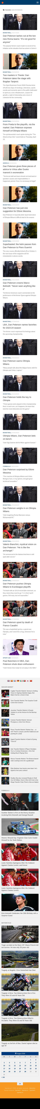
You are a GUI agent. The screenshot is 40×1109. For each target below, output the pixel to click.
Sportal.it (17, 1090)
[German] (18, 681)
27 (20, 1071)
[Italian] (21, 681)
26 (15, 1071)
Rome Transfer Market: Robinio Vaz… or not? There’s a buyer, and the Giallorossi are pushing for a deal (24, 731)
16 (36, 1065)
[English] (8, 681)
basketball (7, 32)
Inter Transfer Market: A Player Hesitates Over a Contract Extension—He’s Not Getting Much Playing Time (23, 751)
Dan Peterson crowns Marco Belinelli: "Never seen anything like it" (19, 286)
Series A (6, 163)
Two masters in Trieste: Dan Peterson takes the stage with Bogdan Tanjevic (17, 78)
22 (30, 1068)
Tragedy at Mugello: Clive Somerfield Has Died (18, 970)
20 (20, 1068)
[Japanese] (28, 681)
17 (4, 1068)
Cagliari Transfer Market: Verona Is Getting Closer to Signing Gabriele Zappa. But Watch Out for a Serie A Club (24, 693)
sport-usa (7, 658)
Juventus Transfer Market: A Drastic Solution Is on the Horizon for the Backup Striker (23, 712)
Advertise (32, 1088)
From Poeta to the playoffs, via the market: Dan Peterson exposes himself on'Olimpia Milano (19, 127)
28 (25, 1071)
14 (25, 1065)
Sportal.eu (25, 1090)
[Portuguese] (24, 681)
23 (36, 1068)
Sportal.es (20, 1092)
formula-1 (7, 466)
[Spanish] (12, 681)
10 (4, 1065)
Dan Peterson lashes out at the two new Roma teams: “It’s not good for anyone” (19, 39)
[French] (15, 681)
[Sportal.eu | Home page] (3, 2)
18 (9, 1068)
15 (30, 1065)
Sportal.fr (32, 1090)
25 (9, 1071)
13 (20, 1065)
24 (4, 1071)
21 (25, 1068)
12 (15, 1065)
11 (9, 1065)
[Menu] (37, 2)
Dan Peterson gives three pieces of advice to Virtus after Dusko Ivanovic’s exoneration (19, 169)
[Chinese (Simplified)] (31, 681)
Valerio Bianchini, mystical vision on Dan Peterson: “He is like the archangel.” (19, 547)
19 (15, 1068)
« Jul (3, 1077)
